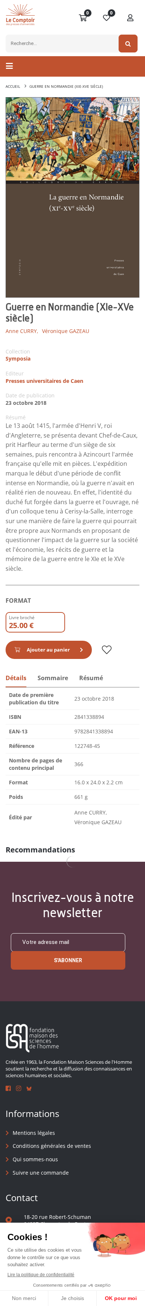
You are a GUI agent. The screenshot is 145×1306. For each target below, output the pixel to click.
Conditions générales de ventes (52, 1145)
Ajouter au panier (48, 649)
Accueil (13, 86)
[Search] (128, 43)
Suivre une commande (41, 1172)
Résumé (91, 678)
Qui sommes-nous (35, 1159)
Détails (16, 678)
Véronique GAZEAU (65, 330)
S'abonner (68, 960)
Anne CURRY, (22, 330)
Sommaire (53, 678)
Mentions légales (34, 1132)
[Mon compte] (130, 18)
